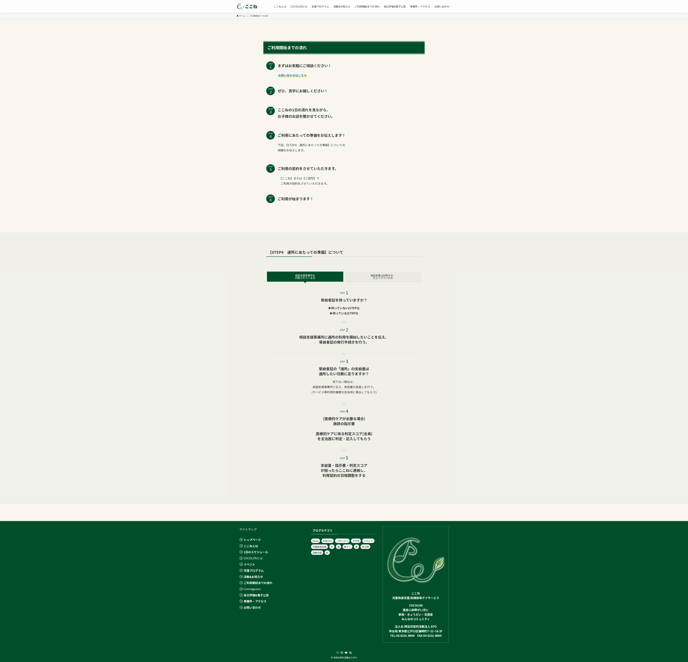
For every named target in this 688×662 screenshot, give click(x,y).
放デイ (347, 546)
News (315, 540)
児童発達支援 (319, 546)
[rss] (350, 652)
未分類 (365, 546)
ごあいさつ (342, 540)
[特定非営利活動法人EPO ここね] (247, 6)
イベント (368, 540)
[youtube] (346, 652)
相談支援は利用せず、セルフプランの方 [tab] (383, 277)
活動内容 (317, 552)
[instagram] (341, 652)
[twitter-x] (337, 652)
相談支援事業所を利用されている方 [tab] (305, 277)
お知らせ (327, 540)
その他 (355, 540)
